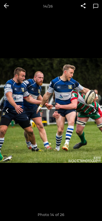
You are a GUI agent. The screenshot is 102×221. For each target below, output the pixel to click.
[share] (83, 6)
